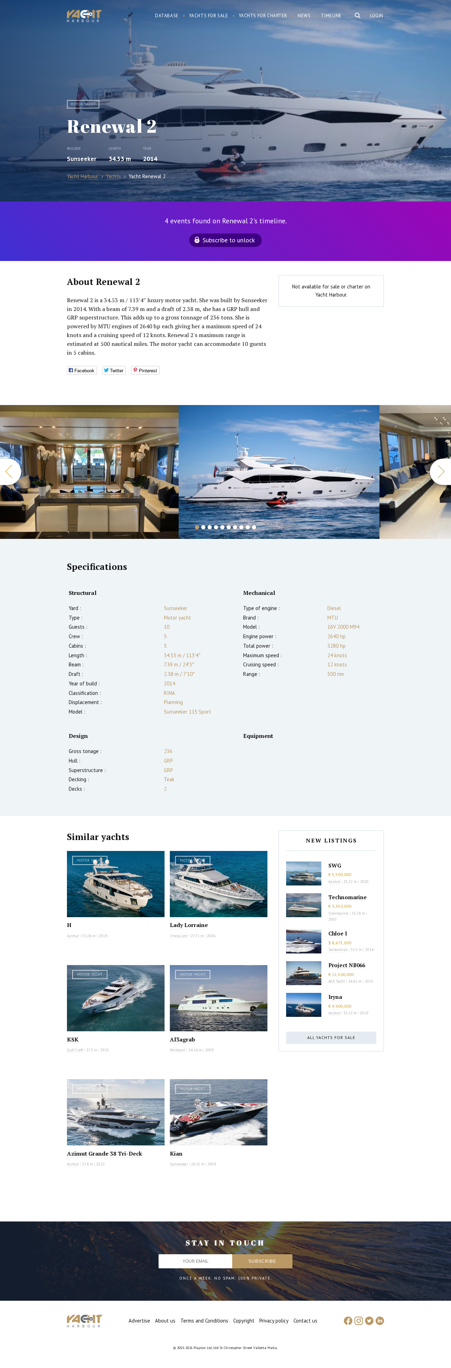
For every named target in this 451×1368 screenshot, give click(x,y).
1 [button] (197, 527)
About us (165, 1320)
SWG (334, 865)
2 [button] (203, 527)
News (304, 16)
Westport (177, 1049)
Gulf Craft (75, 1049)
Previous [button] (10, 472)
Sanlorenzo (337, 949)
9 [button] (248, 527)
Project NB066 (346, 965)
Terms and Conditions (204, 1320)
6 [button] (229, 527)
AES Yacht (336, 981)
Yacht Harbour (84, 17)
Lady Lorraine (189, 925)
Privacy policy (274, 1320)
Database (167, 16)
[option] (89, 472)
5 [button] (222, 527)
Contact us (305, 1320)
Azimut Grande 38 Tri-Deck (104, 1153)
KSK (73, 1039)
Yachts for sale (208, 16)
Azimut (73, 935)
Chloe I (337, 933)
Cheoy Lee (178, 935)
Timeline (331, 16)
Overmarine (339, 913)
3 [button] (210, 527)
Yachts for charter (263, 16)
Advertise (139, 1320)
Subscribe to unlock (229, 240)
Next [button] (440, 472)
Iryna (335, 996)
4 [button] (216, 527)
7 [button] (235, 527)
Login (376, 16)
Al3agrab (182, 1039)
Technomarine (347, 897)
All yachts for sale (331, 1037)
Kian (176, 1153)
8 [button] (241, 527)
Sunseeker (81, 159)
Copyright (243, 1320)
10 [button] (254, 527)
